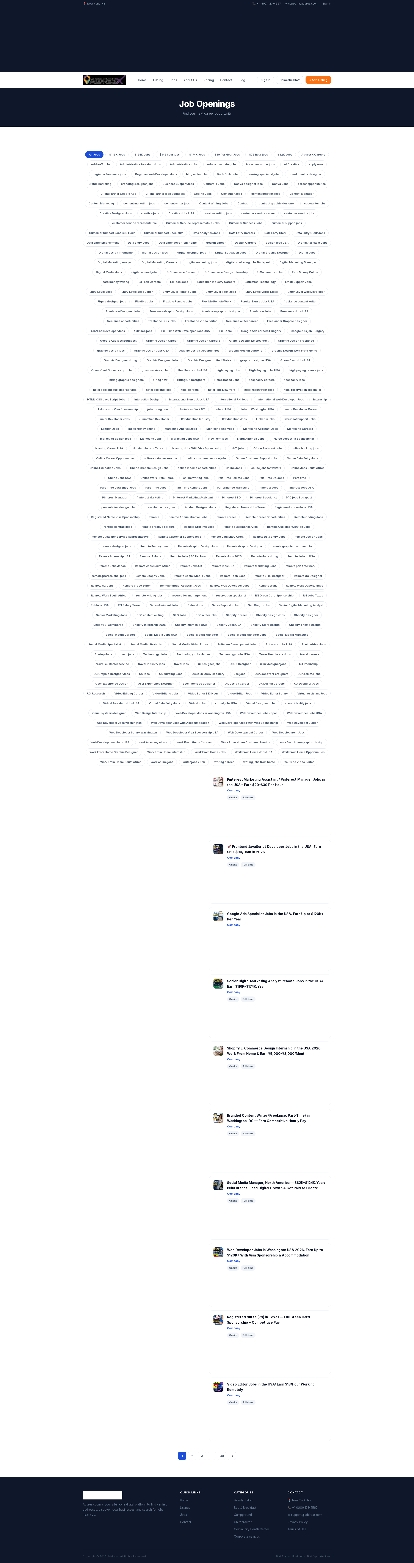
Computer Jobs (231, 193)
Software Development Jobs (236, 644)
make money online (141, 428)
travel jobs (181, 664)
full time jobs (143, 331)
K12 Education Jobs (233, 419)
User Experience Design (111, 683)
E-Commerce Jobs (269, 272)
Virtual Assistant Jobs (312, 693)
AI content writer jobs (260, 164)
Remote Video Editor (137, 585)
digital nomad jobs (144, 272)
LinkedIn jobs (265, 419)
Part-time (299, 477)
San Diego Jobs (259, 605)
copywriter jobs (314, 203)
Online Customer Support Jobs (257, 458)
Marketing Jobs (151, 438)
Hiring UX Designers (191, 379)
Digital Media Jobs (109, 272)
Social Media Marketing (292, 634)
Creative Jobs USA (181, 213)
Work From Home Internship (166, 752)
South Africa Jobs (313, 644)
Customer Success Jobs (245, 223)
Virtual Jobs (197, 703)
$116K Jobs (117, 154)
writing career (224, 762)
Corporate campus (247, 1536)
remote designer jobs (116, 546)
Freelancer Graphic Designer (287, 321)
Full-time (225, 331)
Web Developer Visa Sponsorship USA (192, 732)
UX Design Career (237, 683)
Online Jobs (234, 468)
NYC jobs (238, 448)
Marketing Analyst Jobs (181, 428)
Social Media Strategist (146, 644)
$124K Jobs (142, 154)
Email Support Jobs (298, 281)
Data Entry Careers (242, 233)
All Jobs (94, 154)
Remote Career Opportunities (265, 517)
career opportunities (312, 183)
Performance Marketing (233, 487)
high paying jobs (228, 370)
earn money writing (115, 281)
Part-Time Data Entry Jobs (118, 487)
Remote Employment (154, 546)
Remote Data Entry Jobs (269, 536)
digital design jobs (155, 252)
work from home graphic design (301, 742)
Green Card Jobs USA (295, 360)
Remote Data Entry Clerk (226, 536)
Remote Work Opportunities (304, 585)
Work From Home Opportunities (303, 752)
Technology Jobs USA (234, 654)
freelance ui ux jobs (162, 321)
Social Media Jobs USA (161, 634)
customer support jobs (286, 223)
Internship (320, 399)
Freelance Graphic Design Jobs (171, 311)
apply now (316, 164)
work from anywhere (153, 742)
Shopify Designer (306, 615)
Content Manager (302, 193)
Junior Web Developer (154, 419)
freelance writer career (242, 321)
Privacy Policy (298, 1522)
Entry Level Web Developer (306, 291)
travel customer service (112, 664)
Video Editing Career (128, 693)
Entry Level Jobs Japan (137, 291)
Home (142, 80)
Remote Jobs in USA (301, 556)
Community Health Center (251, 1529)
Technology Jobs (155, 654)
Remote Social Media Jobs (192, 576)
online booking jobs (305, 448)
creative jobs (150, 213)
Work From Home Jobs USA (253, 752)
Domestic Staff (290, 80)
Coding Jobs (203, 193)
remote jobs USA (223, 566)
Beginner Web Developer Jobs (156, 174)
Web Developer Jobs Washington (119, 722)
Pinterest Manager (114, 497)
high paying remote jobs (306, 370)
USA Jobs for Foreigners (271, 674)
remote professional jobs (109, 576)
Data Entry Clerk (275, 233)
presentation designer (160, 507)
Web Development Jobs (288, 732)
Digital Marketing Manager (297, 262)
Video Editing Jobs (165, 693)
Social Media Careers (120, 634)
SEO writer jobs (206, 615)
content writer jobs (177, 203)
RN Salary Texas (129, 605)
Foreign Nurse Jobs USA (257, 301)
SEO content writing (150, 615)
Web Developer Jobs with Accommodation (180, 722)
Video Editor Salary (274, 693)
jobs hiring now (157, 409)
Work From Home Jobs (210, 752)
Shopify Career (236, 615)
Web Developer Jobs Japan (259, 713)
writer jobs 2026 (194, 762)
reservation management (189, 595)
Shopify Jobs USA (228, 624)
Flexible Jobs (144, 301)
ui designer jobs (209, 664)
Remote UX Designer (308, 576)
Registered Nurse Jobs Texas (245, 507)
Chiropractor (243, 1522)
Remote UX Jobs (102, 585)
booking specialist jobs (263, 174)
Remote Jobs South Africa (152, 566)
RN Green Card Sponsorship (274, 595)
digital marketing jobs (202, 262)
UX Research (96, 693)
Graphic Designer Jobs (162, 360)
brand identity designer (305, 174)
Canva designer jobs (248, 183)
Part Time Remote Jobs (233, 477)
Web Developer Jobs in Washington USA (203, 713)
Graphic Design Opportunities (199, 350)
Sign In (327, 3)
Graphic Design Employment (248, 340)
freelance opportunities (123, 321)
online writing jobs (196, 477)
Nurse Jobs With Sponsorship (294, 438)
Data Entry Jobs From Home (178, 242)
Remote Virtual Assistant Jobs (180, 585)
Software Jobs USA (279, 644)
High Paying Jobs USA (264, 370)
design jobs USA (277, 242)
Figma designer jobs (111, 301)
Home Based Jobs (226, 379)
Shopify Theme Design (305, 624)
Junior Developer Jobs (114, 419)
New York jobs (218, 438)
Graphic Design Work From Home (294, 350)
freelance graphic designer (221, 311)
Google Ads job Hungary (308, 331)
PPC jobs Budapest (299, 497)
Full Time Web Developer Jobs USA (185, 331)
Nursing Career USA (109, 448)
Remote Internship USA (114, 556)
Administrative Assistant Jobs (140, 164)
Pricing (209, 80)
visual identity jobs (298, 703)
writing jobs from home (259, 762)
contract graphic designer (277, 203)
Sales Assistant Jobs (164, 605)
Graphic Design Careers (203, 340)
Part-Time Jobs (155, 487)
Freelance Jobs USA (294, 311)
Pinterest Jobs (268, 487)
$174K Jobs (197, 154)
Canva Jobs (280, 183)
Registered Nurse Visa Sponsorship (115, 517)
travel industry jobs (151, 664)
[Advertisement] (207, 38)
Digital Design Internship (116, 252)
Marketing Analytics (220, 428)
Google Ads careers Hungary (261, 331)
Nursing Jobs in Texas (148, 448)
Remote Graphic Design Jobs (198, 546)
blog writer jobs (196, 174)
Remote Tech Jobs (232, 576)
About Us (190, 80)
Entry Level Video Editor (261, 291)
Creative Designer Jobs (115, 213)
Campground (243, 1514)
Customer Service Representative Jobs (193, 223)
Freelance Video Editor (201, 321)
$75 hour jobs (258, 154)
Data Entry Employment (103, 242)
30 (222, 1456)
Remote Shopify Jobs (150, 576)
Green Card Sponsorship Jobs (111, 370)
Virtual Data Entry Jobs (164, 703)
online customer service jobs (206, 458)
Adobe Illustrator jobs (221, 164)
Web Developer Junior (302, 722)
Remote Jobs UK (191, 566)
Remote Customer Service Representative (120, 536)
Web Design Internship (150, 713)
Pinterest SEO (231, 497)
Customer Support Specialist (163, 233)
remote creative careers (157, 526)
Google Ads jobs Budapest (118, 340)
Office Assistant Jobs (267, 448)
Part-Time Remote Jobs (191, 487)
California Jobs (213, 183)
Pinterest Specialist (263, 497)
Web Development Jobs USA (110, 742)
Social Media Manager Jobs (246, 634)
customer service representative (134, 223)
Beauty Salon (243, 1500)
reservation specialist (231, 595)
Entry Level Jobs (100, 291)
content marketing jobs (139, 203)
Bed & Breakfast (245, 1507)
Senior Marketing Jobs (111, 615)
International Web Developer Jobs (280, 399)
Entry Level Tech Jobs (221, 291)
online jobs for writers (266, 468)
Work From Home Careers (194, 742)
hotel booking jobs (158, 389)
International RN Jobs (233, 399)
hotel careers (189, 389)
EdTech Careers (149, 281)
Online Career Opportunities (115, 458)
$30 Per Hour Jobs (227, 154)
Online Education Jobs (105, 468)
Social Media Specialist (104, 644)
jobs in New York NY (191, 409)
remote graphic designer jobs (292, 546)
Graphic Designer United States (209, 360)
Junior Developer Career (300, 409)
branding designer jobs (137, 183)
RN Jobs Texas (313, 595)
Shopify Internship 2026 (149, 624)
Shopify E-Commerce (108, 624)
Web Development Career (245, 732)
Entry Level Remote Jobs (179, 291)
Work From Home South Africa (120, 762)
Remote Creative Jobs (199, 526)
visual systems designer (109, 713)
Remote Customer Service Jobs (288, 526)
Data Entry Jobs (138, 242)
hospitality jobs (294, 379)
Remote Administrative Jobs (188, 517)
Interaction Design (147, 399)
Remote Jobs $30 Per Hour (188, 556)
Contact (226, 80)
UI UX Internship (306, 664)
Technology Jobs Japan (193, 654)
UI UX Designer (240, 664)
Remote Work (268, 585)
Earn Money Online (305, 272)
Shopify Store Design (265, 624)
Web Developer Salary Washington (133, 732)
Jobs (173, 80)
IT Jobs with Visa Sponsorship (117, 409)
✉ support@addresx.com (301, 3)
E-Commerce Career (180, 272)
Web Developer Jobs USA (304, 713)
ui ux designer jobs (273, 664)
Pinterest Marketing (150, 497)
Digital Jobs (307, 252)
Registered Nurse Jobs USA (294, 507)
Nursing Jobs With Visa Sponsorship (197, 448)
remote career (226, 517)
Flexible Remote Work (216, 301)
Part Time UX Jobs (271, 477)
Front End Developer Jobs (107, 331)
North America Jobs (250, 438)
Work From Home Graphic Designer (113, 752)
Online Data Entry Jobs (302, 458)
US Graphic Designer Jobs (112, 674)
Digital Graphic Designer (273, 252)
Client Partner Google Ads (118, 193)
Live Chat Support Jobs (299, 419)
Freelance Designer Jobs (123, 311)
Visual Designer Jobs (260, 703)
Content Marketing (101, 203)
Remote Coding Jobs (308, 517)
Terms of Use (297, 1529)
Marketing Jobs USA (185, 438)
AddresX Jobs (100, 164)
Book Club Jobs (227, 174)
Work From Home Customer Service (245, 742)
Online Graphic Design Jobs (149, 468)
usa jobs (239, 674)
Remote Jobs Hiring (264, 556)
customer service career (258, 213)
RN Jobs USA (100, 605)
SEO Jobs (179, 615)
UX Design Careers (272, 683)
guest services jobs (155, 370)
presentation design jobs (118, 507)
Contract (243, 203)
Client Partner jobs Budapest (165, 193)
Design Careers (245, 242)
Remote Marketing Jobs (260, 566)
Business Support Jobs (178, 183)
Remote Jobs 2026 (229, 556)
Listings (185, 1507)
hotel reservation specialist (302, 389)
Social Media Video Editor (190, 644)
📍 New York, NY (299, 1500)
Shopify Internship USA (191, 624)
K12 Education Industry (194, 419)
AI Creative (291, 164)
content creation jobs (265, 193)
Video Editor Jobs (239, 693)
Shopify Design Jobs (270, 615)
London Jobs (110, 428)
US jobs (144, 674)
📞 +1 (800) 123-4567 (266, 3)
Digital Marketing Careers (159, 262)
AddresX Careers (313, 154)
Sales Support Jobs (225, 605)
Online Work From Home (157, 477)
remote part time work (300, 566)
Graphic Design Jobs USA (151, 350)
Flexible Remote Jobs (177, 301)
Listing (158, 80)
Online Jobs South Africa (307, 468)
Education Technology (260, 281)
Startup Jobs (103, 654)
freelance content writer (300, 301)
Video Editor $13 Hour (203, 693)
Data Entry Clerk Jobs (310, 233)
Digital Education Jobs (230, 252)
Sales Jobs (195, 605)
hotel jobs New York (221, 389)
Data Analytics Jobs (206, 233)
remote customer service (240, 526)
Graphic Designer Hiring (120, 360)
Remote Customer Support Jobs (179, 536)
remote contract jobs (118, 526)
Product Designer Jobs (200, 507)
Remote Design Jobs (309, 536)
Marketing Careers (300, 428)
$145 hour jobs (170, 154)
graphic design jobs (111, 350)
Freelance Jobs (260, 311)
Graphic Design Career (161, 340)
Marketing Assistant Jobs (260, 428)
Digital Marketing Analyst (115, 262)
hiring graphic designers (126, 379)
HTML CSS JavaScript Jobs (106, 399)
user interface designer (199, 683)
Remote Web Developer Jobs (229, 585)
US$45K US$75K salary (208, 674)
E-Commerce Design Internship (226, 272)
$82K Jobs (284, 154)
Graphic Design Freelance (296, 340)
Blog (241, 80)
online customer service (160, 458)
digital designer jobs (191, 252)
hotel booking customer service (114, 389)
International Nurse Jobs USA (189, 399)
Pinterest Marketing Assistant (193, 497)
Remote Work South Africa (109, 595)
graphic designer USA (255, 360)
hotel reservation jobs (259, 389)
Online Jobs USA (119, 477)
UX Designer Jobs (306, 683)
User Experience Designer (156, 683)
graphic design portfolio (245, 350)
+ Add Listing (318, 80)
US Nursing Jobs (170, 674)
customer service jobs (299, 213)
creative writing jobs (218, 213)
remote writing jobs (149, 595)
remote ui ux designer (269, 576)
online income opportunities (197, 468)
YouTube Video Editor (299, 762)
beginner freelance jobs (109, 174)
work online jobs (162, 762)
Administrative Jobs (184, 164)
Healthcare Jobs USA (192, 370)
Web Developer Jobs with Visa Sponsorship (248, 722)
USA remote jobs (309, 674)
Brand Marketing (99, 183)
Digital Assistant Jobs (312, 242)
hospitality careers (261, 379)
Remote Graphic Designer (244, 546)
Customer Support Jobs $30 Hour (112, 233)
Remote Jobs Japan (112, 566)
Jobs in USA (223, 409)
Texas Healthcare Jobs (275, 654)
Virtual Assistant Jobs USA (121, 703)
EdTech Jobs (179, 281)
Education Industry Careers (216, 281)
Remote (154, 517)
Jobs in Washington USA (257, 409)
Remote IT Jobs (150, 556)
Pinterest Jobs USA (301, 487)
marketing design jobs (115, 438)
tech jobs (127, 654)
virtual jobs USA (226, 703)
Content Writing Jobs (213, 203)
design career (216, 242)
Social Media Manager (202, 634)
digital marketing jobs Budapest (248, 262)
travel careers (309, 654)
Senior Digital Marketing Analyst (301, 605)
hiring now (160, 379)
